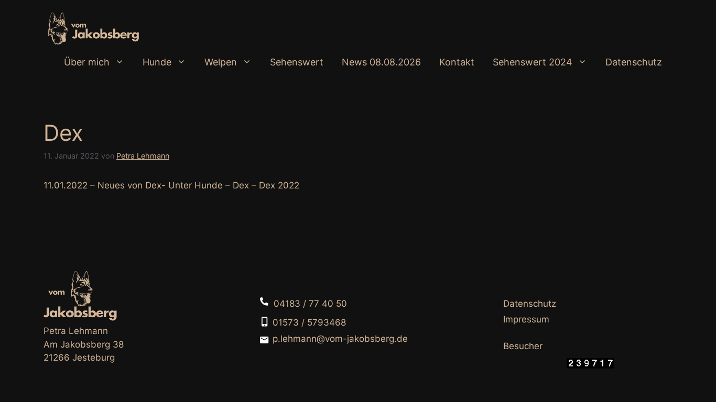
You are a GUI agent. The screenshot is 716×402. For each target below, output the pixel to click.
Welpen (220, 62)
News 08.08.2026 (381, 62)
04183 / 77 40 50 (310, 303)
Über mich (87, 62)
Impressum (526, 319)
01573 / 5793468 (309, 322)
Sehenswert (296, 62)
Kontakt (456, 62)
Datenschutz (633, 62)
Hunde (157, 62)
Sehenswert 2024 (532, 62)
